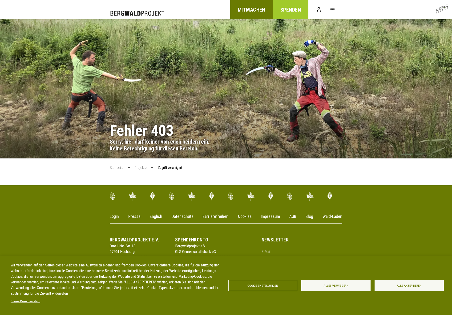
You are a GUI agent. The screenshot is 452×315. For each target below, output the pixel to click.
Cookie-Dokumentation (25, 301)
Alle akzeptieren (409, 285)
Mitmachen (251, 10)
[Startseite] (442, 9)
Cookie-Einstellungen (262, 285)
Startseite (117, 168)
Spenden (290, 10)
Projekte (141, 168)
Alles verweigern (335, 285)
